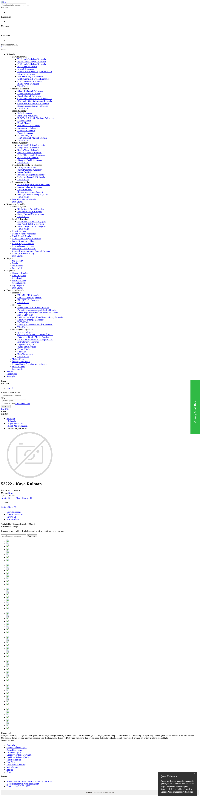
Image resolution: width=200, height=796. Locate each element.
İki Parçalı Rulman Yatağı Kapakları (32, 194)
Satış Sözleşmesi (14, 760)
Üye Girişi (11, 388)
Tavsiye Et (5, 498)
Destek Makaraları (25, 123)
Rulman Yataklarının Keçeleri (30, 192)
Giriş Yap (5, 406)
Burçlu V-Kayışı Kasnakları (24, 234)
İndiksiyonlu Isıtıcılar (21, 361)
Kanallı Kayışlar (19, 231)
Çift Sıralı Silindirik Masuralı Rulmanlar (34, 98)
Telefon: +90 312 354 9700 (18, 786)
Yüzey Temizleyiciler (26, 347)
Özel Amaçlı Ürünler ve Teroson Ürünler (35, 334)
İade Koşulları (13, 519)
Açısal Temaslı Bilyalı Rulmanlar (31, 61)
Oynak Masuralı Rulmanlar (29, 96)
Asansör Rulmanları (26, 69)
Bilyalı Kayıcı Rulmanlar (28, 84)
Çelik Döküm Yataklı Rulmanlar (31, 155)
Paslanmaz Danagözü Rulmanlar (31, 177)
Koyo (10, 493)
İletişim (10, 371)
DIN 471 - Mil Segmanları (28, 295)
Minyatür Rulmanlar (26, 74)
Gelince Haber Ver (9, 507)
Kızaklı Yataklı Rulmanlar (28, 150)
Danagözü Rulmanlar (26, 167)
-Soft (87, 792)
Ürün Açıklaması (14, 512)
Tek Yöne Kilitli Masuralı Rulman (32, 138)
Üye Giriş (11, 762)
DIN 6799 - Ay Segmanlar (28, 300)
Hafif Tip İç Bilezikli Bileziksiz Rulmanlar (35, 118)
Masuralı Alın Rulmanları (28, 128)
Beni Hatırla (9, 403)
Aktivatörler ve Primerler (28, 342)
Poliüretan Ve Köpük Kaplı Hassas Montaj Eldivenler (40, 317)
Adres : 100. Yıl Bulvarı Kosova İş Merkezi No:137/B (30, 781)
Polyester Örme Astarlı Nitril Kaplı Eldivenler (37, 310)
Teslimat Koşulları (14, 752)
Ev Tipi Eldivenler (25, 322)
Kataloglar (11, 376)
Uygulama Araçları (25, 344)
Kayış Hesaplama (14, 750)
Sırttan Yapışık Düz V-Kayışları (30, 214)
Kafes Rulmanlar (24, 113)
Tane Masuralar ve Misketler (24, 199)
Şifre (3, 398)
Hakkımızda (12, 374)
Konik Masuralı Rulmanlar (28, 93)
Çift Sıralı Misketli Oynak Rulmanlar (33, 79)
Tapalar (15, 263)
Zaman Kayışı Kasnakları (23, 241)
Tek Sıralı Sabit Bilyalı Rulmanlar (31, 59)
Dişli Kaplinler (18, 285)
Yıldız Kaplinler (19, 275)
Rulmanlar (11, 421)
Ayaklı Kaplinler (19, 283)
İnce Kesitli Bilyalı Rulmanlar (30, 76)
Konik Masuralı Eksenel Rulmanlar (32, 106)
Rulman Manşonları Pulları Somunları (33, 184)
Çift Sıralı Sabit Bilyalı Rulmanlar (31, 64)
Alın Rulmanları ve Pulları (28, 125)
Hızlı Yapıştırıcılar (25, 354)
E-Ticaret (93, 792)
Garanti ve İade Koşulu (17, 747)
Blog (9, 772)
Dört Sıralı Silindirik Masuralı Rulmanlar (34, 101)
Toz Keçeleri (17, 266)
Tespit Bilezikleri (24, 189)
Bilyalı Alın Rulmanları (27, 66)
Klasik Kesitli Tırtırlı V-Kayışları (31, 221)
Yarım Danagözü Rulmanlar (29, 170)
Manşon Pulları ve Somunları (29, 187)
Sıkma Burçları (18, 366)
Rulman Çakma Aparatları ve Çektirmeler (30, 364)
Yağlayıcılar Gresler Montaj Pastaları (33, 337)
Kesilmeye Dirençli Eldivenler (30, 320)
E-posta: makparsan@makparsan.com (23, 784)
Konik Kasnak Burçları (22, 236)
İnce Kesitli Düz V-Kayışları (29, 211)
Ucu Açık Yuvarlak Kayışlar (24, 253)
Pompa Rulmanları (25, 133)
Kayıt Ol (5, 409)
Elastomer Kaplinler (20, 273)
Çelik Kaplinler (18, 278)
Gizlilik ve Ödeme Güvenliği (19, 755)
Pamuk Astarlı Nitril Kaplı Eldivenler (33, 307)
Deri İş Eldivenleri (25, 315)
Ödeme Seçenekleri (15, 514)
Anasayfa (11, 418)
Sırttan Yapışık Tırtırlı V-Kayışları (31, 226)
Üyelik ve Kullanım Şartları (18, 757)
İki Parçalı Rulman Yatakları (29, 152)
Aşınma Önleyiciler (25, 332)
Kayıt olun (32, 536)
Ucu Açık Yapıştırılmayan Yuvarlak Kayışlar (31, 251)
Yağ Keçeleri (17, 261)
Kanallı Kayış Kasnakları (23, 243)
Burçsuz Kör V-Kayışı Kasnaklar (26, 238)
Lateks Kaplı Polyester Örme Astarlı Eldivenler (37, 312)
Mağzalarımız (12, 767)
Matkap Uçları (18, 359)
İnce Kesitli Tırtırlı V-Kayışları (30, 224)
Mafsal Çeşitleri (24, 172)
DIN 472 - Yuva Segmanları (29, 297)
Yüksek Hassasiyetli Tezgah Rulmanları (34, 71)
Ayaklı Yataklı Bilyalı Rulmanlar (31, 145)
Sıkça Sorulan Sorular (16, 764)
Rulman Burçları (24, 135)
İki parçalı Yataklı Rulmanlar (29, 160)
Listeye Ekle (27, 498)
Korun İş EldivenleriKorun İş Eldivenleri (35, 325)
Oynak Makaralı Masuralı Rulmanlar (33, 103)
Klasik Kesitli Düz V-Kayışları (30, 209)
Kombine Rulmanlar (26, 130)
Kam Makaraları (24, 120)
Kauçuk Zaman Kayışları (23, 246)
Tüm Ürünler (23, 86)
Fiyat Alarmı (16, 498)
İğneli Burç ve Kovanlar (27, 116)
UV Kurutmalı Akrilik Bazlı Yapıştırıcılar (35, 339)
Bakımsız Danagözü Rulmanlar (30, 175)
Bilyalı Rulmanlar (15, 423)
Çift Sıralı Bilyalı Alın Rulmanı (30, 81)
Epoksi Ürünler (24, 349)
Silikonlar (21, 352)
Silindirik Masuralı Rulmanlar (30, 91)
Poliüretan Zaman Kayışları (24, 248)
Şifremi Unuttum (22, 403)
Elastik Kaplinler (19, 280)
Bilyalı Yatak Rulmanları (28, 157)
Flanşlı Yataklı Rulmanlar (28, 148)
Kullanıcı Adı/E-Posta (10, 393)
